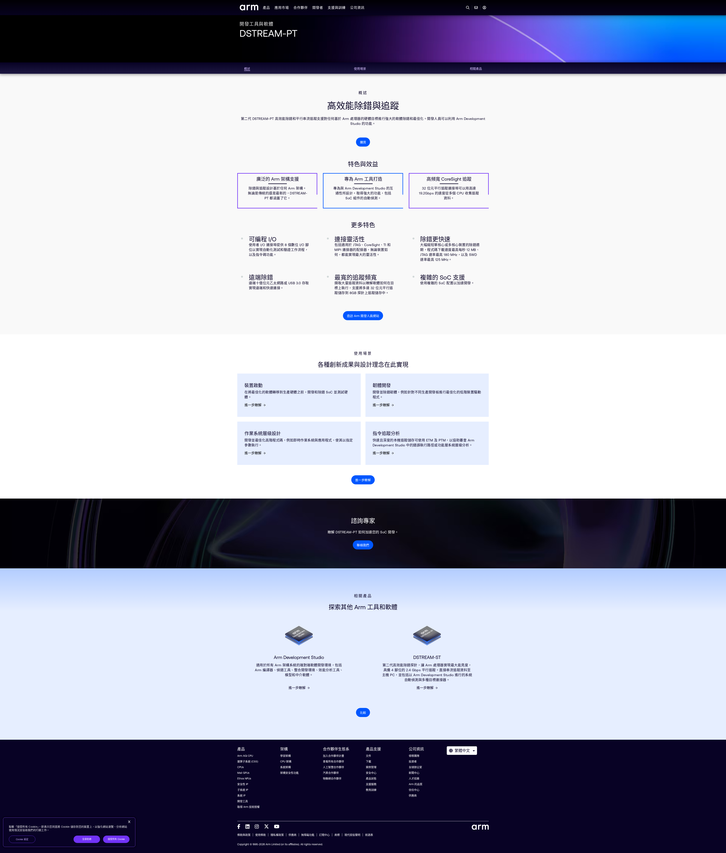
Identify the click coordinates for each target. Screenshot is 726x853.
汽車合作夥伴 (331, 772)
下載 (368, 761)
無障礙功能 (307, 834)
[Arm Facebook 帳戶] (238, 826)
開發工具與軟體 (256, 23)
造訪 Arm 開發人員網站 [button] (363, 316)
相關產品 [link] (476, 68)
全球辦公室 (415, 767)
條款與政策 (244, 834)
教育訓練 (371, 789)
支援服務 (371, 784)
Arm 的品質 (415, 784)
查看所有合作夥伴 (333, 761)
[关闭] (129, 822)
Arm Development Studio (299, 657)
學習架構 (285, 755)
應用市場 (282, 8)
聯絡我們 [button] (363, 545)
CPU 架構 (285, 761)
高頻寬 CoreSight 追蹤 (449, 179)
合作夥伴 (300, 8)
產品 (266, 8)
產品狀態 (371, 778)
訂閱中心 (324, 834)
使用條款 (260, 834)
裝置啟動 (253, 385)
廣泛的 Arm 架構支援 (277, 179)
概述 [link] (247, 68)
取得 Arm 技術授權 (248, 806)
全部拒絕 (87, 839)
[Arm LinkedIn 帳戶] (247, 826)
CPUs (240, 767)
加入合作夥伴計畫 (333, 755)
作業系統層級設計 (262, 433)
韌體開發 (382, 385)
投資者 (413, 761)
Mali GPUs (243, 772)
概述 (363, 93)
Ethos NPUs (244, 778)
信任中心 (414, 789)
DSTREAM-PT (268, 33)
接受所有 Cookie (116, 839)
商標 (337, 834)
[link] (249, 9)
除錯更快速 (435, 239)
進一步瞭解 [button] (363, 480)
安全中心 (371, 772)
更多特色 (363, 225)
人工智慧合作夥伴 (333, 767)
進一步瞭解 (252, 405)
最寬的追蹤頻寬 (355, 277)
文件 (368, 755)
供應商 (413, 795)
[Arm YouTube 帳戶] (276, 826)
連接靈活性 (349, 239)
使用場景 (363, 353)
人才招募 (414, 778)
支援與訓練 (337, 8)
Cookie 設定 (22, 839)
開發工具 (242, 801)
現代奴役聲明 (352, 834)
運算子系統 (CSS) (247, 761)
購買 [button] (363, 142)
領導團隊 (414, 755)
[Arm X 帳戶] (266, 826)
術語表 (369, 834)
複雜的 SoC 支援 (442, 277)
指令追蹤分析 (386, 433)
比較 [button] (363, 712)
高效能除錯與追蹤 (363, 106)
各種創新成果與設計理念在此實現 (363, 364)
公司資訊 (357, 8)
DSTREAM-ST (427, 657)
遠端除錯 (261, 277)
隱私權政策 (277, 834)
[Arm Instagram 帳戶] (257, 826)
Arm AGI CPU (245, 755)
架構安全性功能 (289, 772)
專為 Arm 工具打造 (363, 179)
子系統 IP (242, 789)
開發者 (317, 8)
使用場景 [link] (360, 68)
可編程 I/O (262, 239)
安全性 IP (242, 784)
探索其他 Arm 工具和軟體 (363, 607)
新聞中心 (414, 772)
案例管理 (371, 767)
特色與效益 (363, 164)
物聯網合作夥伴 (332, 778)
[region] (69, 832)
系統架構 (285, 767)
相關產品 (363, 596)
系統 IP (241, 795)
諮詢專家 (363, 520)
